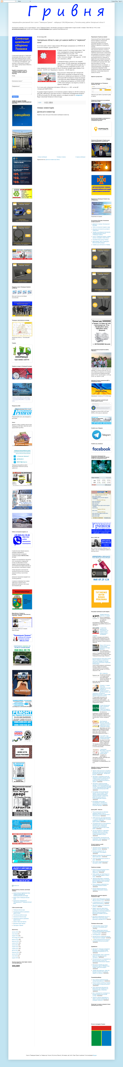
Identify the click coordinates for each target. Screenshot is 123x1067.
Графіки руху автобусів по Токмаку (101, 244)
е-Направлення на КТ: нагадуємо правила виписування (101, 902)
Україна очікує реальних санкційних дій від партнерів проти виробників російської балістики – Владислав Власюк (102, 772)
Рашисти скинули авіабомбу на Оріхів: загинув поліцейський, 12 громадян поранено (101, 999)
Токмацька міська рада (19, 910)
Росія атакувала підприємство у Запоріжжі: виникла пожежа (101, 885)
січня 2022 (14, 934)
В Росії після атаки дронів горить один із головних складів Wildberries (101, 871)
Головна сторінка (61, 157)
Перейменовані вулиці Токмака (100, 239)
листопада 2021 (16, 937)
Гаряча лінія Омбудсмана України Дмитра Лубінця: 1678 (101, 899)
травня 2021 (15, 948)
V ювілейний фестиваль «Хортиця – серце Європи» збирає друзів (105, 751)
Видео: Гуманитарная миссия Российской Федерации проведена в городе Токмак (101, 932)
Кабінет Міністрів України (19, 921)
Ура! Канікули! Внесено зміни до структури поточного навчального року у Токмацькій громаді (105, 724)
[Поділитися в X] (48, 102)
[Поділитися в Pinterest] (52, 102)
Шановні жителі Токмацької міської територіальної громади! (101, 937)
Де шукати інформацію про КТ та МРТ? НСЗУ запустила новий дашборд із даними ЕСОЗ (101, 918)
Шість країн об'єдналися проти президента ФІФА (100, 862)
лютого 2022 (15, 932)
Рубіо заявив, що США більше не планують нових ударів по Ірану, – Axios (101, 875)
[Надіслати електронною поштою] (45, 102)
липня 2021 (15, 945)
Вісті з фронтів (104, 673)
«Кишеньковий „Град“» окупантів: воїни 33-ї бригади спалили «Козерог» (101, 956)
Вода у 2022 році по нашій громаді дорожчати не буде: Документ (105, 647)
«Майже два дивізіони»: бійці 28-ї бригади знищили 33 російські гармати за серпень (101, 972)
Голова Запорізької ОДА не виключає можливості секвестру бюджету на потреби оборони (105, 708)
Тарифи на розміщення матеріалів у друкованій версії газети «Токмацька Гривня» (101, 233)
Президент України (18, 925)
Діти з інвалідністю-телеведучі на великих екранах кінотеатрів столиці (101, 994)
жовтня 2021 (15, 939)
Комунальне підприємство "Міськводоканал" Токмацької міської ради (22, 902)
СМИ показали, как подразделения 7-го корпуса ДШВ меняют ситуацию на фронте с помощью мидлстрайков (102, 819)
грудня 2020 (15, 957)
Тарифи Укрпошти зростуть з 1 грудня (105, 615)
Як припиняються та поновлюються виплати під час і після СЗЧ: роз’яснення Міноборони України (102, 960)
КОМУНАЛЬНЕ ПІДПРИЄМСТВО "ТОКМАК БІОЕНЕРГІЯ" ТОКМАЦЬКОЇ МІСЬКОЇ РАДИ (21, 894)
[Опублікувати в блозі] (47, 102)
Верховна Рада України (19, 923)
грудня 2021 (15, 935)
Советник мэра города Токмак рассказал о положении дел (100, 926)
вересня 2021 (15, 941)
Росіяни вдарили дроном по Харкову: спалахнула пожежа (100, 889)
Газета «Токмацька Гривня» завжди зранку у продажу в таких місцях (102, 237)
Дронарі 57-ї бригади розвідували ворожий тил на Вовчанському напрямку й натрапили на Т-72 (101, 950)
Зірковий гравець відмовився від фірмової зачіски (101, 848)
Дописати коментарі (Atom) (53, 159)
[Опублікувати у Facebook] (50, 102)
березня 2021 (15, 952)
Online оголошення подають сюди (101, 227)
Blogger (95, 1055)
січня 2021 (14, 956)
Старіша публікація (80, 157)
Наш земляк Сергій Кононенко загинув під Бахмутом (100, 980)
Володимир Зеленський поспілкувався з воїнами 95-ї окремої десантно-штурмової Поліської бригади (100, 803)
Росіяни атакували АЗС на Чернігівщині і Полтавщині (99, 851)
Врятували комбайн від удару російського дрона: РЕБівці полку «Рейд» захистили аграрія (101, 966)
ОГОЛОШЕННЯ (96, 934)
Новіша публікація (42, 157)
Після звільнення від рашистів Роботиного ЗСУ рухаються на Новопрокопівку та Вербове (100, 989)
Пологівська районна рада (20, 915)
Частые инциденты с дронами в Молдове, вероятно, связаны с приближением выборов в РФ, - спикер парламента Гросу (101, 832)
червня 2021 (15, 946)
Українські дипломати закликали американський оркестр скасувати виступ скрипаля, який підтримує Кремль (101, 880)
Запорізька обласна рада (19, 916)
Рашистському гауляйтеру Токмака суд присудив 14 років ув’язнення (101, 983)
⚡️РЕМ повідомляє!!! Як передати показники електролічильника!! (101, 940)
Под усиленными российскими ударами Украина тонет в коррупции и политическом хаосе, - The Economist (101, 814)
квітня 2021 (15, 950)
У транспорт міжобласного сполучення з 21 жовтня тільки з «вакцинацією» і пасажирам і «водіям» (100, 631)
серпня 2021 (15, 943)
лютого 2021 (15, 954)
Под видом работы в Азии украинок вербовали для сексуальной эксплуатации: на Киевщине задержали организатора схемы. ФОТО (102, 826)
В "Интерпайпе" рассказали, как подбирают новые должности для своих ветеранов (101, 839)
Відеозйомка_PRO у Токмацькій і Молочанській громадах (101, 242)
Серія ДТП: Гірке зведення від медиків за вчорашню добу (105, 737)
